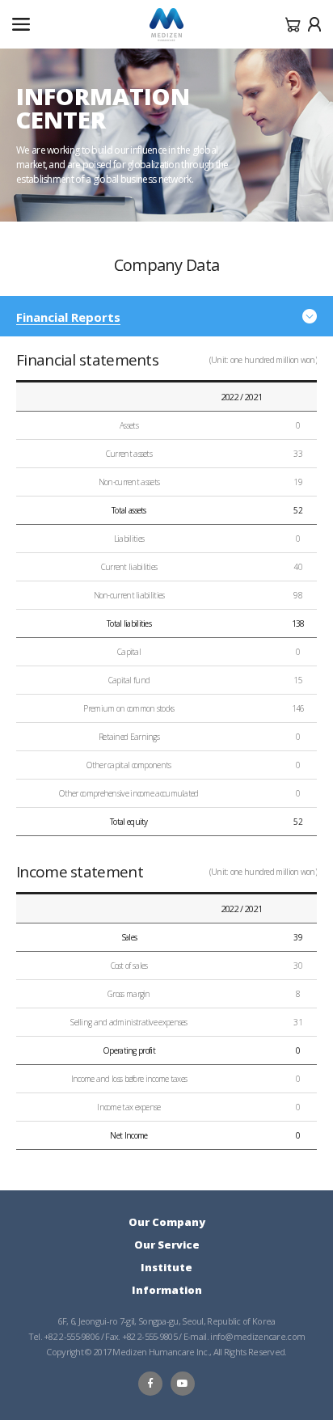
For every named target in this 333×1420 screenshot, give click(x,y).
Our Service (167, 1244)
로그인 (314, 24)
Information (167, 1290)
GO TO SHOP (293, 24)
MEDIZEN (166, 25)
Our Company (167, 1222)
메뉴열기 (21, 24)
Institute (166, 1267)
